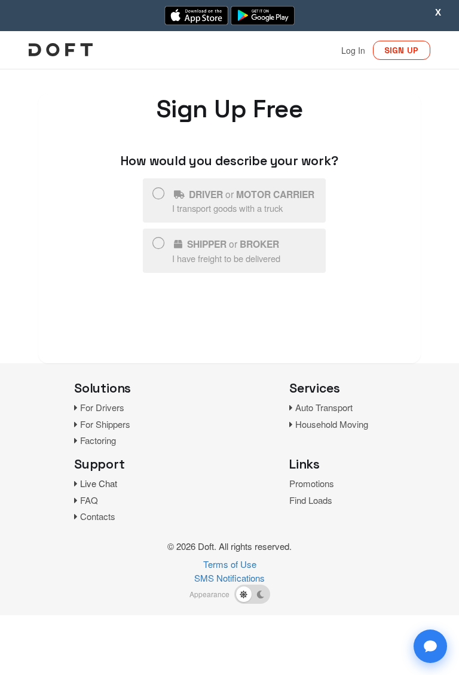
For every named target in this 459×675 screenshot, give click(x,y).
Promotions (311, 483)
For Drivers (102, 407)
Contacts (97, 516)
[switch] (252, 594)
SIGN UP (401, 50)
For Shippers (105, 424)
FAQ (89, 500)
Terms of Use (229, 564)
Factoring (98, 440)
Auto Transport (324, 407)
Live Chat (98, 483)
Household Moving (331, 424)
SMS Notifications (229, 577)
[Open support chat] (430, 646)
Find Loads (310, 500)
